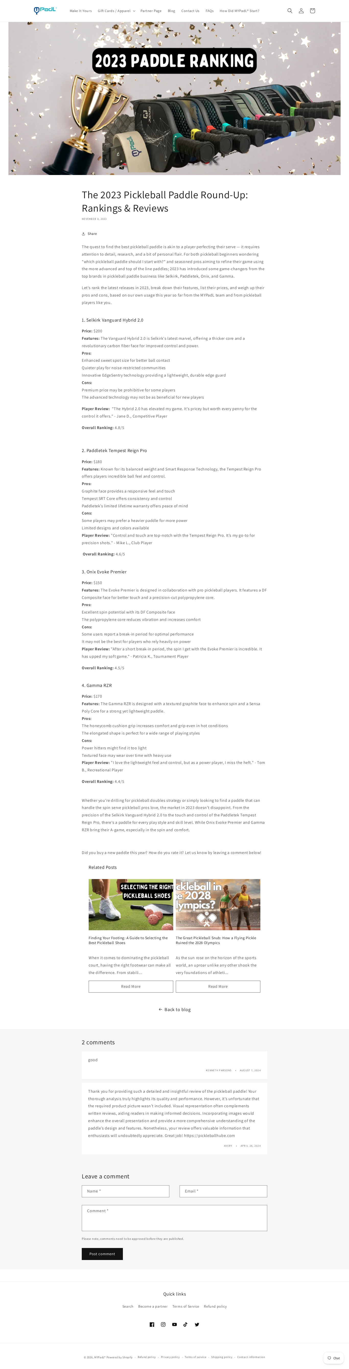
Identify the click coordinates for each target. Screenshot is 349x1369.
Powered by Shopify (120, 1357)
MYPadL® (100, 1357)
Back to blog (178, 1009)
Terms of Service (185, 1306)
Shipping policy (221, 1357)
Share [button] (92, 233)
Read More (131, 986)
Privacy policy (170, 1357)
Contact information (251, 1357)
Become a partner (153, 1306)
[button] (116, 10)
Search (128, 1306)
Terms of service (195, 1357)
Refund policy (215, 1306)
